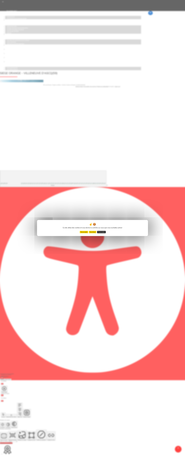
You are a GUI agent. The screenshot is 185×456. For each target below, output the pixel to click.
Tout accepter (84, 232)
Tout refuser (93, 232)
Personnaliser (101, 232)
